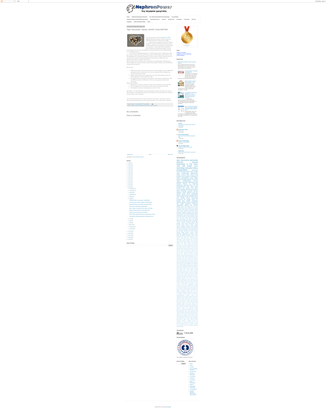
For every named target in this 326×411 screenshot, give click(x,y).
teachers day (195, 320)
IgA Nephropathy (194, 195)
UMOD (180, 240)
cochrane (178, 283)
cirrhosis (178, 222)
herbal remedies (190, 292)
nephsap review (191, 199)
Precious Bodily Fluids (183, 145)
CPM (180, 262)
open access (186, 306)
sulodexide (179, 320)
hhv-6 (195, 292)
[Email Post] (152, 103)
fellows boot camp (180, 289)
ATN (189, 259)
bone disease (188, 206)
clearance (192, 282)
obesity (196, 223)
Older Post (170, 154)
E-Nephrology (185, 173)
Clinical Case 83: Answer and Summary (138, 212)
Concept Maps (175, 17)
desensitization (185, 286)
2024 (129, 167)
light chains (179, 300)
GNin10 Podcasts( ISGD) (139, 21)
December (131, 188)
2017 (129, 181)
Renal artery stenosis (181, 227)
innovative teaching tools (184, 230)
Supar (182, 220)
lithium (182, 249)
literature (183, 300)
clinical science (181, 174)
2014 (129, 187)
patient (196, 232)
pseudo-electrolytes (191, 216)
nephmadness (180, 205)
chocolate (182, 282)
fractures (178, 290)
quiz (184, 188)
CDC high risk (193, 260)
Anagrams (129, 21)
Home (128, 17)
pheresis (187, 250)
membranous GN (181, 199)
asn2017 (196, 275)
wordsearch (195, 325)
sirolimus (187, 225)
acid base (195, 192)
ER (197, 262)
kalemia (188, 195)
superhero (179, 255)
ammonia (178, 273)
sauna (193, 316)
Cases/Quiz (179, 19)
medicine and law (186, 302)
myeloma (196, 190)
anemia (188, 198)
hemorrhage (179, 246)
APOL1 (190, 219)
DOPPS (185, 262)
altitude (196, 272)
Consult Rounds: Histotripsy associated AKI (191, 71)
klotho (189, 299)
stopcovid (192, 319)
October (131, 192)
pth (190, 250)
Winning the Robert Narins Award (185, 147)
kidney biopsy (185, 223)
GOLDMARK (188, 263)
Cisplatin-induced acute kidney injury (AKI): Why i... (141, 204)
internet (192, 230)
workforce (179, 236)
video (197, 235)
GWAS (195, 263)
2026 (129, 163)
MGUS (196, 219)
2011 (129, 235)
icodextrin (188, 295)
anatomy (182, 273)
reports (189, 315)
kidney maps (179, 299)
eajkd (196, 182)
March (131, 224)
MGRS (178, 239)
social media (194, 186)
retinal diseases (194, 315)
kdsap (190, 297)
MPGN (192, 196)
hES (194, 290)
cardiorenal (186, 210)
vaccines (193, 235)
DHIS (183, 262)
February (131, 226)
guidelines (179, 223)
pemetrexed (183, 309)
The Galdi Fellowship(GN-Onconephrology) (159, 17)
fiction (186, 289)
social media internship (193, 253)
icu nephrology (193, 183)
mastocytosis (179, 302)
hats (197, 290)
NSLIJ (181, 268)
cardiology (133, 105)
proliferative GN (183, 312)
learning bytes (195, 299)
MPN (189, 266)
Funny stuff (187, 196)
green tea (183, 245)
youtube (188, 226)
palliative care (188, 205)
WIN (197, 269)
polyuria (178, 312)
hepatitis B (184, 246)
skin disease (184, 253)
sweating (183, 320)
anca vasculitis (181, 198)
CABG (185, 260)
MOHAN (181, 266)
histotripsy (180, 293)
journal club (192, 185)
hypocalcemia (195, 293)
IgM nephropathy (194, 265)
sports (184, 319)
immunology (183, 179)
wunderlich (179, 326)
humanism (184, 212)
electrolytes (195, 170)
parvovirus (179, 309)
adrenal (178, 272)
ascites (188, 275)
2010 (129, 237)
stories (196, 319)
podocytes (184, 216)
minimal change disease (183, 232)
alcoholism (186, 272)
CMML (178, 262)
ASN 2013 (184, 259)
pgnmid (196, 309)
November (131, 190)
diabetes (179, 195)
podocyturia (193, 310)
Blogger (169, 407)
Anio (191, 259)
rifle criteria (195, 252)
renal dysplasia (184, 315)
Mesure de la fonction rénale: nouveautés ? (187, 152)
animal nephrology (194, 240)
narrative (193, 303)
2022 (129, 171)
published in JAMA (165, 37)
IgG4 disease (188, 265)
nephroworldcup (188, 305)
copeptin (178, 285)
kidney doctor (195, 297)
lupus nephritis (186, 200)
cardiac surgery (180, 210)
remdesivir (178, 315)
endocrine (189, 243)
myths (190, 303)
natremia (188, 188)
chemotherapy (194, 193)
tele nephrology (184, 255)
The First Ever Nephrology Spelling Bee (138, 206)
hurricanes (189, 293)
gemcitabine (183, 290)
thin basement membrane (187, 322)
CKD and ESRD (184, 166)
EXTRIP (178, 263)
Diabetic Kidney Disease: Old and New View (139, 210)
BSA (177, 260)
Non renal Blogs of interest (193, 369)
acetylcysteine (179, 270)
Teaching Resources (155, 19)
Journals (164, 19)
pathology (186, 185)
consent (196, 283)
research (181, 252)
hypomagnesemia (180, 248)
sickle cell (179, 235)
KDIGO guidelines (187, 192)
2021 (129, 173)
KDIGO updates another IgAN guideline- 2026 (190, 82)
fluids (189, 289)
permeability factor (190, 309)
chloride (178, 282)
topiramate (183, 323)
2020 (129, 175)
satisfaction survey (188, 316)
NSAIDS (188, 239)
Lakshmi (178, 266)
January (131, 228)
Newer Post (129, 154)
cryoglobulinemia (190, 285)
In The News (192, 164)
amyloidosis (179, 209)
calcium (178, 196)
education (189, 168)
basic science (190, 174)
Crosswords (186, 19)
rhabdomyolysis (185, 233)
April (130, 222)
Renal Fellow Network (183, 134)
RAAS (178, 269)
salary (183, 316)
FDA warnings (182, 263)
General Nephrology (139, 105)
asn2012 (192, 275)
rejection (179, 193)
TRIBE (191, 269)
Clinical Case (189, 171)
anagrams (188, 240)
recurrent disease (181, 225)
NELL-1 (181, 239)
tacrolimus (188, 235)
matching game (187, 249)
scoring (196, 316)
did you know (194, 206)
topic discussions (153, 105)
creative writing (187, 242)
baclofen (181, 276)
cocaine (196, 282)
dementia (196, 285)
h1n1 (191, 290)
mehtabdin (192, 302)
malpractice (195, 300)
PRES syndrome (194, 268)
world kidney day (184, 219)
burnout (186, 279)
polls (197, 310)
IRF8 (184, 265)
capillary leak (193, 279)
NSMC (184, 268)
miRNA (196, 302)
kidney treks (184, 299)
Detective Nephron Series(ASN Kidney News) (137, 19)
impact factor (194, 295)
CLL (197, 260)
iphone (183, 297)
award (178, 276)
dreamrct (178, 243)
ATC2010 (183, 213)
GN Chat (194, 19)
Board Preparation (192, 382)
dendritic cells (187, 229)
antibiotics (178, 275)
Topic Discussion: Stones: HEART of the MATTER (140, 202)
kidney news (195, 248)
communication (184, 283)
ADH (180, 259)
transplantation (187, 180)
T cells (187, 269)
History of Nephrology (183, 140)
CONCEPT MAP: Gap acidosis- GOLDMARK (139, 200)
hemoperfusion (184, 292)
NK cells (192, 266)
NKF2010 (196, 226)
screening (178, 253)
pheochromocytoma (180, 310)
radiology (193, 250)
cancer (188, 193)
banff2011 (190, 213)
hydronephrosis (195, 246)
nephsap (192, 232)
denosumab (179, 286)
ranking (188, 313)
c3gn (189, 279)
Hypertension (194, 173)
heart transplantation (189, 245)
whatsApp (191, 325)
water (178, 219)
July (130, 198)
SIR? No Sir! (180, 130)
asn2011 (184, 193)
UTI (194, 269)
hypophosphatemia (180, 295)
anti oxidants (195, 273)
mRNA (188, 300)
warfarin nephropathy (189, 256)
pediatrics (179, 202)
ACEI (182, 236)
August (131, 196)
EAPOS (189, 262)
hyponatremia (194, 198)
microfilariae (179, 303)
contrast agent (191, 209)
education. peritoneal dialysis (188, 222)
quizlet (196, 216)
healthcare (179, 292)
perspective (188, 203)
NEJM (186, 213)
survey (186, 218)
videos (178, 177)
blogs (182, 242)
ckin (189, 282)
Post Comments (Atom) (138, 157)
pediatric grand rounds (192, 212)
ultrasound (179, 213)
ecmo (182, 243)
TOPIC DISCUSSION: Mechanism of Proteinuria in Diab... (142, 214)
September (132, 194)
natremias (183, 195)
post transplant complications (190, 176)
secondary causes (193, 233)
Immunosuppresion (181, 186)
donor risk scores (191, 286)
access (196, 196)
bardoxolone (195, 276)
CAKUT (188, 260)
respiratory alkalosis (188, 252)
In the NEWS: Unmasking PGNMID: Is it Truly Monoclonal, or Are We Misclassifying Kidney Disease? (190, 95)
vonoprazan (181, 325)
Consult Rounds (181, 171)
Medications (191, 182)
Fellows (182, 206)
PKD (191, 239)
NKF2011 (178, 220)
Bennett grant (181, 260)
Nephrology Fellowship (192, 387)
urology (178, 206)
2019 (129, 177)
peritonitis (183, 250)
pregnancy (179, 192)
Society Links (171, 19)
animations (186, 273)
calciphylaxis (195, 220)
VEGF (187, 227)
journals (196, 230)
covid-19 (187, 189)
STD (184, 269)
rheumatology (179, 316)
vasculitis (196, 323)
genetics (183, 196)
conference (185, 182)
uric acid (194, 255)
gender (188, 290)
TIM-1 (178, 240)
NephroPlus (188, 268)
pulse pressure (184, 313)
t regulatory (188, 320)
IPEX (182, 265)
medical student (186, 215)
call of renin (181, 229)
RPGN (181, 269)
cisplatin (186, 282)
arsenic (185, 275)
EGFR (195, 262)
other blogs (179, 216)
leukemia (178, 249)
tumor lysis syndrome (193, 218)
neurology (194, 305)
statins (188, 319)
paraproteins (195, 200)
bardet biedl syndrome (187, 276)
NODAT (184, 239)
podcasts (196, 205)
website (196, 209)
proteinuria (179, 188)
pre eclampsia (195, 207)
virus (177, 325)
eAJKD (180, 123)
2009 (129, 239)
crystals (192, 242)
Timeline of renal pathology (183, 142)
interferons (183, 296)
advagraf (182, 272)
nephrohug (181, 150)
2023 (129, 169)
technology (179, 322)
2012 (129, 233)
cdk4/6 (185, 280)
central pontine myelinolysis (192, 280)
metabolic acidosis (194, 215)
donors (191, 189)
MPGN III (186, 266)
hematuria (179, 207)
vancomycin (191, 323)
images (182, 203)
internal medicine (189, 296)
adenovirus (195, 270)
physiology (179, 233)
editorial (194, 213)
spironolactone (179, 319)
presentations (185, 177)
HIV (193, 219)
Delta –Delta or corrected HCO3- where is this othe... (141, 208)
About (148, 21)
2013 (129, 231)
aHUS (190, 227)
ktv (191, 299)
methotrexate (191, 223)
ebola (197, 286)
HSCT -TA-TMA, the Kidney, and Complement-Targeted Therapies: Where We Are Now (191, 108)
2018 (129, 179)
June (130, 218)
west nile (186, 325)
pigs (186, 310)
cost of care (183, 285)
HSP (179, 265)
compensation (191, 283)
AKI (197, 185)
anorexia (190, 273)
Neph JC (192, 384)
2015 (129, 185)
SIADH (196, 239)
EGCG (192, 262)
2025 (129, 165)
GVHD (192, 263)
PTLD (193, 239)
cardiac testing (185, 209)
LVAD (192, 226)
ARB (185, 236)
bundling (182, 279)
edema (185, 243)
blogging (178, 242)
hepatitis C (189, 246)
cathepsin (182, 280)
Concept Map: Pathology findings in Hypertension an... (141, 216)
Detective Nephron (182, 183)
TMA (188, 186)
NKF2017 (196, 266)
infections (189, 179)
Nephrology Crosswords (187, 190)
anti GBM (194, 227)
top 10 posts (189, 255)
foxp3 (197, 289)
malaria (191, 300)
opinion (192, 249)
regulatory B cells (194, 313)
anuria (182, 275)
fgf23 (197, 222)
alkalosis (184, 240)
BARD (196, 259)
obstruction (181, 306)
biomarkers (190, 220)
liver (186, 300)
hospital (184, 293)
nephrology (182, 305)
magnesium (195, 203)
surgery (191, 225)
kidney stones (147, 105)
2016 (129, 183)
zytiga (182, 326)
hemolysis (196, 245)
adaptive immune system (188, 270)
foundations (192, 289)
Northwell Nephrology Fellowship (139, 17)
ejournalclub (192, 229)
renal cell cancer (180, 218)
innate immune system (188, 248)
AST (187, 259)
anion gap (185, 220)
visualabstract (183, 226)
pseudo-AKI (188, 312)
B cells (193, 259)
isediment (187, 297)
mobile (183, 303)
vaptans (182, 256)
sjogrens (183, 235)
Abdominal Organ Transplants (189, 202)
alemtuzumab (191, 272)
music (186, 303)
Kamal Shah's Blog (183, 129)
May (130, 220)
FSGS (192, 188)
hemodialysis (180, 185)
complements (191, 210)
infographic (179, 296)
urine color (187, 323)
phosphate (189, 207)
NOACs (178, 268)
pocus (189, 310)
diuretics (196, 242)
